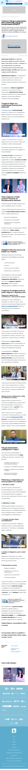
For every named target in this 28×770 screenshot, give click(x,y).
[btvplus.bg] (23, 701)
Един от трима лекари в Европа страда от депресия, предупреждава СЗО (16, 243)
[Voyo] (15, 706)
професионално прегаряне (15, 649)
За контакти (14, 747)
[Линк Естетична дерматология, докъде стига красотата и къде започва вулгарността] (14, 681)
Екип (14, 739)
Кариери (14, 744)
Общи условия (14, 755)
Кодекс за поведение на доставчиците (14, 758)
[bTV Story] (15, 693)
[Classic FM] (11, 723)
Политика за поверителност (14, 750)
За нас (14, 736)
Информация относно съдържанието (14, 752)
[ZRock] (16, 723)
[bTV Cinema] (19, 688)
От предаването (13, 16)
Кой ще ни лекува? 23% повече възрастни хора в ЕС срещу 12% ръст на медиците (16, 601)
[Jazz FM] (21, 719)
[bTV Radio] (14, 719)
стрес (12, 645)
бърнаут (16, 645)
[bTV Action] (6, 693)
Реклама (14, 741)
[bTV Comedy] (12, 688)
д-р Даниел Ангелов (12, 36)
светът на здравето (15, 651)
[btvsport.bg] (6, 706)
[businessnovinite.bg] (16, 701)
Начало (3, 16)
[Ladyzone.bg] (23, 706)
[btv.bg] (7, 688)
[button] (5, 674)
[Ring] (23, 693)
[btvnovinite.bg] (7, 701)
